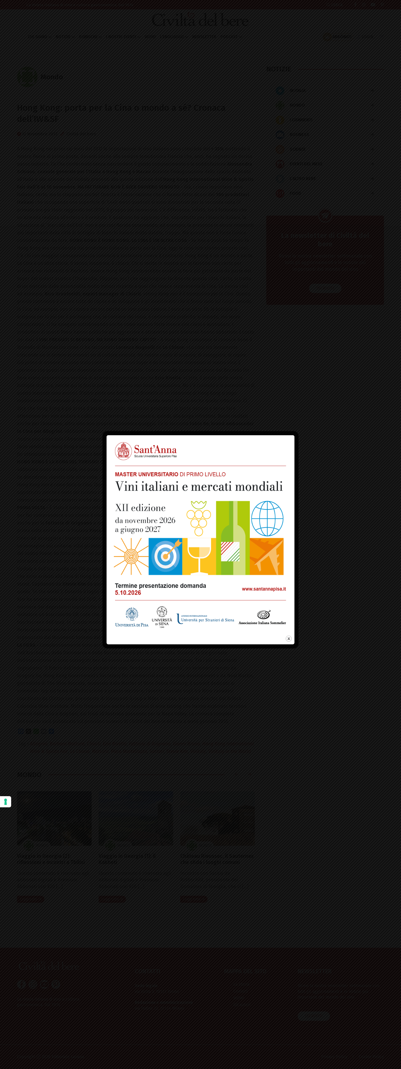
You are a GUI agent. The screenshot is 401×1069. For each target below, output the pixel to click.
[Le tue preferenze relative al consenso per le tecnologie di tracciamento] (5, 801)
